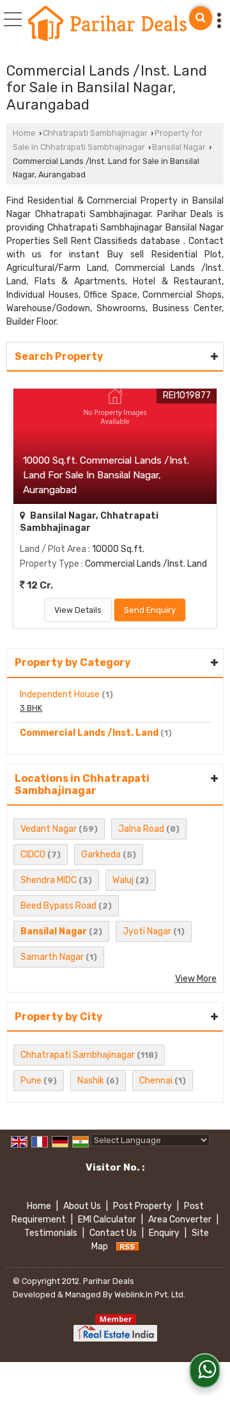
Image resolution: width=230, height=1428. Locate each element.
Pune (31, 1080)
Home (24, 133)
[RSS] (127, 1246)
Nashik (90, 1080)
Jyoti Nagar (147, 931)
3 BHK (31, 708)
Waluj (123, 880)
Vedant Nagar (48, 829)
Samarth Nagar (52, 957)
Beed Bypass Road (58, 905)
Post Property (142, 1206)
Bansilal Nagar (179, 147)
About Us (82, 1206)
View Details (78, 610)
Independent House (60, 694)
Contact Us (113, 1233)
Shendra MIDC (48, 880)
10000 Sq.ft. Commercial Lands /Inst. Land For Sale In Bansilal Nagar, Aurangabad (106, 475)
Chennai (155, 1080)
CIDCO (32, 854)
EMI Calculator (107, 1219)
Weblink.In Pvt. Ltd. (149, 1294)
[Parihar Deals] (107, 24)
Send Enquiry (150, 610)
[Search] (200, 18)
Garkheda (101, 854)
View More (196, 978)
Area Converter (179, 1219)
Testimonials (50, 1233)
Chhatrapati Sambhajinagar (95, 133)
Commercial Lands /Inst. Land (89, 732)
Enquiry (164, 1233)
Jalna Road (141, 829)
